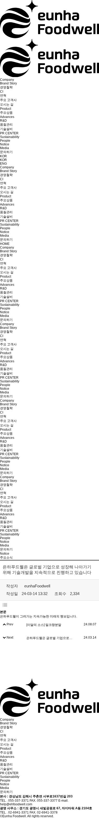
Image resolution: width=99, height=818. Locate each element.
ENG (3, 163)
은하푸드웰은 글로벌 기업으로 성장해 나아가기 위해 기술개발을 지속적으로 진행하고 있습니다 (49, 638)
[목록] (5, 605)
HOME (5, 244)
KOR (3, 156)
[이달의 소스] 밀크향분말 (43, 625)
